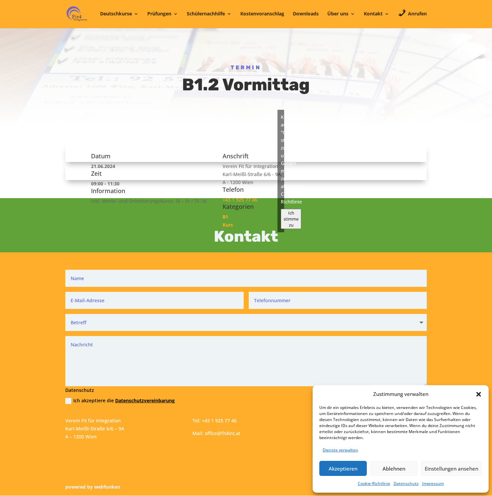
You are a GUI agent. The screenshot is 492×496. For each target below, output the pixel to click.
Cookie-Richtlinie (374, 483)
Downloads (306, 14)
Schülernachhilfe (206, 14)
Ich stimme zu (291, 219)
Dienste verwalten (340, 450)
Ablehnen (394, 468)
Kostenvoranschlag (262, 14)
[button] (478, 394)
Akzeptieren (343, 468)
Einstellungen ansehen (451, 468)
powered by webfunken (92, 487)
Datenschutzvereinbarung (145, 400)
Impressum (433, 483)
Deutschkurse (116, 14)
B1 (225, 217)
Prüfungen (159, 14)
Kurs (228, 225)
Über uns (337, 14)
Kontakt (373, 14)
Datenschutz (406, 483)
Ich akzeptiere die (124, 400)
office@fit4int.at (222, 433)
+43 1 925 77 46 (240, 199)
